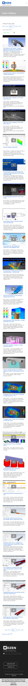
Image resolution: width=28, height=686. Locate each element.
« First (3, 26)
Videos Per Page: (6, 29)
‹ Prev (6, 26)
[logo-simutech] (7, 1)
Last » (19, 26)
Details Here (13, 684)
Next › (16, 26)
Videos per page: (6, 634)
